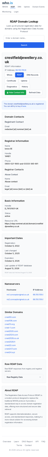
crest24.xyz (10, 352)
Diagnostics (12, 86)
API (37, 441)
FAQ (43, 441)
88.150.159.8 (20, 70)
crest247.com (11, 349)
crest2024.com (11, 335)
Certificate (11, 81)
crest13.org (10, 324)
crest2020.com (11, 331)
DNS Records (32, 75)
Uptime (27, 7)
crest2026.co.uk (12, 338)
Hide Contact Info (16, 92)
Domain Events (39, 7)
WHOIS (5, 7)
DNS (19, 7)
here (24, 106)
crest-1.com (10, 327)
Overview (7, 441)
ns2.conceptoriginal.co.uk (18, 299)
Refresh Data (34, 92)
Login (16, 12)
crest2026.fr (10, 342)
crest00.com (10, 317)
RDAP (13, 7)
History (25, 86)
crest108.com (11, 320)
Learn (16, 441)
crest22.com (10, 345)
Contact (28, 445)
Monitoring (6, 12)
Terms (19, 445)
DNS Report (27, 441)
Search (24, 45)
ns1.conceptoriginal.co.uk (18, 294)
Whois (9, 75)
